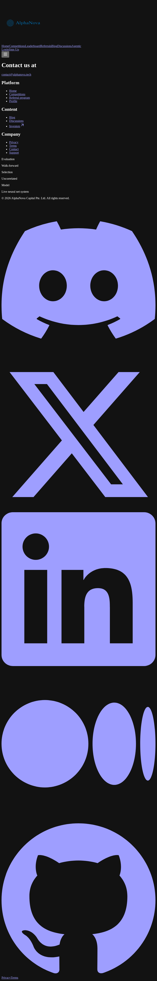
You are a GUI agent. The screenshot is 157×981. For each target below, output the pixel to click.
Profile (13, 101)
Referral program (19, 97)
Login (5, 49)
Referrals (45, 46)
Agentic (76, 46)
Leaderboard (32, 46)
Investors (14, 126)
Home (5, 46)
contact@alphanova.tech (16, 74)
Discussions (64, 46)
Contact (14, 149)
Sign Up (14, 49)
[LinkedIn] (78, 665)
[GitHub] (78, 974)
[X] (78, 510)
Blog (54, 46)
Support (14, 152)
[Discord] (78, 355)
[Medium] (78, 819)
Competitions (17, 46)
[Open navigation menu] (5, 54)
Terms (13, 145)
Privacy (13, 142)
